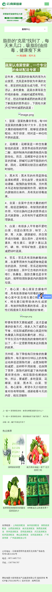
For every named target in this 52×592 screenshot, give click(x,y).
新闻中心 (26, 29)
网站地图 (6, 578)
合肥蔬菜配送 (14, 528)
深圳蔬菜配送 (36, 535)
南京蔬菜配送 (28, 528)
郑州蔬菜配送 (12, 531)
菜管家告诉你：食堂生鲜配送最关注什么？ (27, 411)
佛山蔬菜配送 (22, 535)
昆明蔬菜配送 (26, 531)
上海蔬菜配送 (19, 525)
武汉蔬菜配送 (41, 531)
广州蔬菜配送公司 (18, 538)
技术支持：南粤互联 (31, 581)
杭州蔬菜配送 (8, 535)
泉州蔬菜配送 (33, 525)
